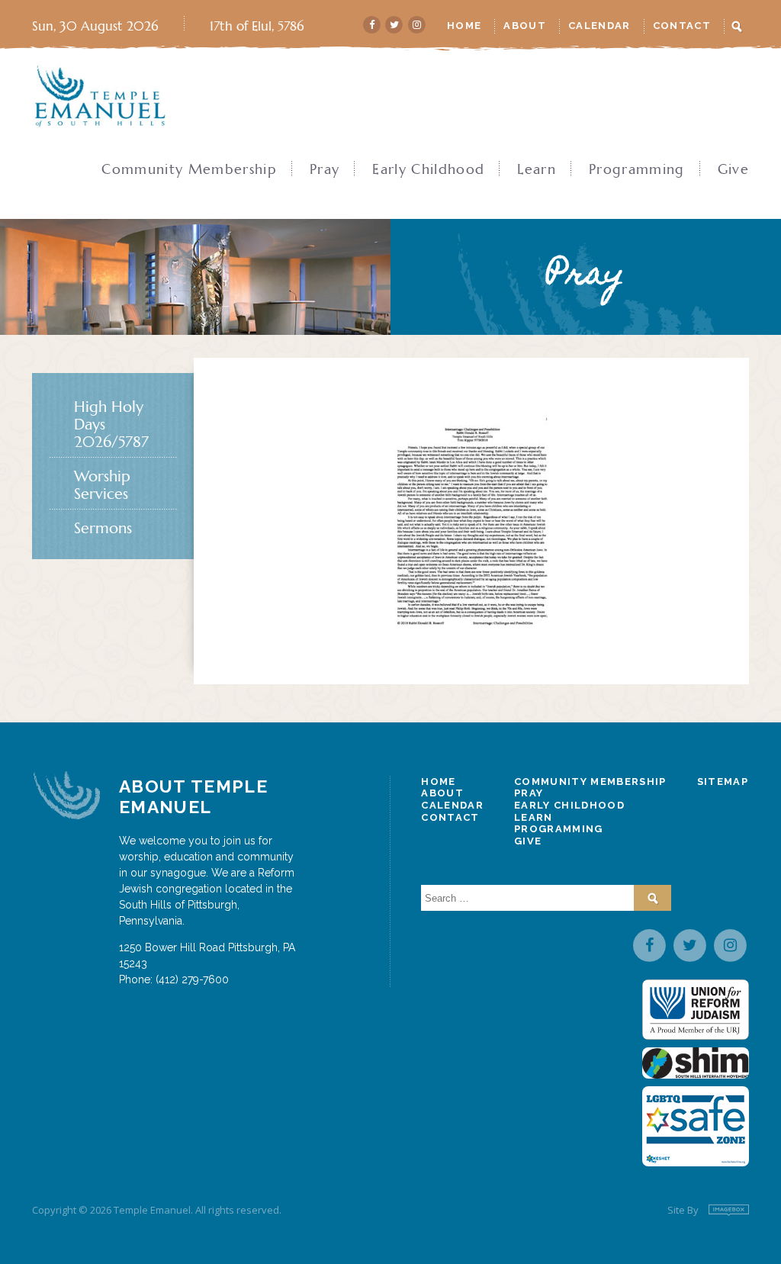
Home (464, 25)
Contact (682, 25)
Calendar (599, 25)
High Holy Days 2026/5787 (111, 424)
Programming (637, 169)
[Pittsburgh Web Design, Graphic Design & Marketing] (729, 1210)
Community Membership (189, 169)
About (524, 25)
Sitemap (722, 781)
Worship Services (102, 485)
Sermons (103, 528)
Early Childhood (428, 169)
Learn (536, 169)
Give (733, 169)
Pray (324, 169)
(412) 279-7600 (192, 979)
